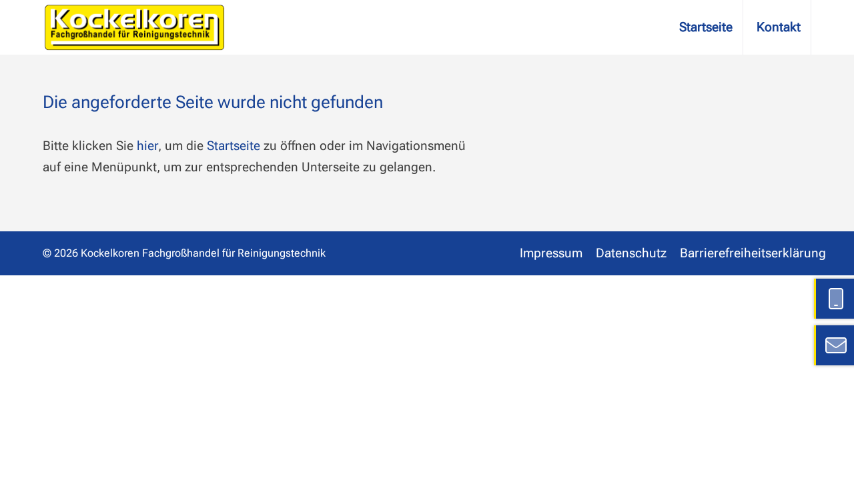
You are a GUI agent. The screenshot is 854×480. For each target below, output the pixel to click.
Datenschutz (631, 253)
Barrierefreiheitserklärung (753, 253)
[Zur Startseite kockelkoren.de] (134, 28)
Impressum (551, 253)
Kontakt (779, 27)
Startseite (706, 27)
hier (147, 145)
